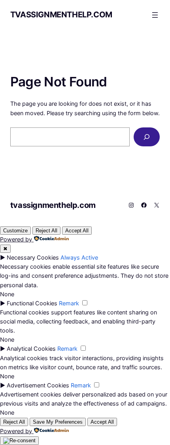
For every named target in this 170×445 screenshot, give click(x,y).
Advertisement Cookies (38, 385)
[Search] (147, 136)
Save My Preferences (58, 422)
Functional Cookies (32, 303)
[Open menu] (155, 15)
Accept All (77, 231)
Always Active (79, 257)
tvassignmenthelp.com (61, 14)
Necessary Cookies (33, 257)
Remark (69, 303)
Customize (15, 231)
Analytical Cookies (31, 348)
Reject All (46, 231)
